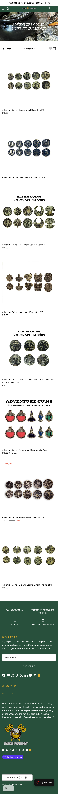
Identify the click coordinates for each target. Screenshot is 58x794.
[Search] (9, 9)
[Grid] (50, 48)
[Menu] (3, 9)
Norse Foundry (15, 784)
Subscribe (29, 666)
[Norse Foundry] (29, 8)
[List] (54, 48)
